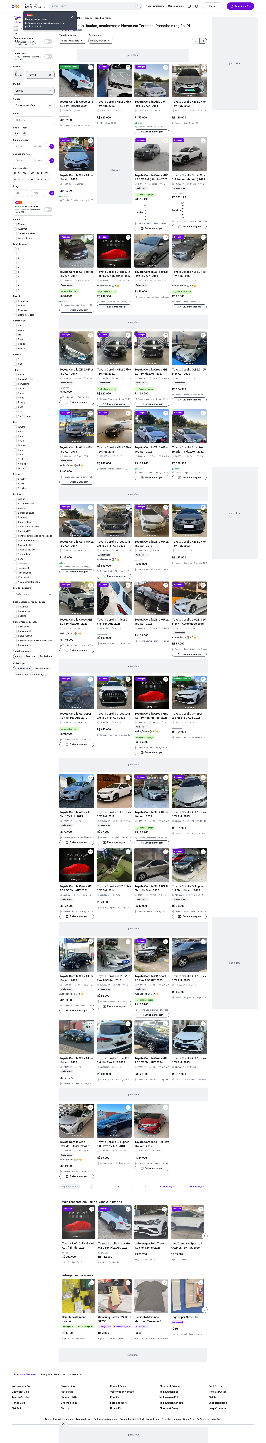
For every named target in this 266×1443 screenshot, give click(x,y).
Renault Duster (217, 1391)
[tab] (25, 1374)
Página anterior (69, 1186)
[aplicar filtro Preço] (51, 193)
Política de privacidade (105, 1419)
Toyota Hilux (68, 1386)
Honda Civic (18, 1402)
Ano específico (20, 168)
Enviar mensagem (154, 131)
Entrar (212, 6)
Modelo (17, 84)
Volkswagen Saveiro (171, 1402)
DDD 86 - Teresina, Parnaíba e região (93, 18)
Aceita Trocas (20, 127)
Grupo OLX (188, 1419)
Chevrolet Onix (20, 1391)
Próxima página (167, 1186)
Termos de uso (83, 1419)
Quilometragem (21, 140)
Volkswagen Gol (21, 1386)
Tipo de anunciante (23, 651)
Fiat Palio (17, 1408)
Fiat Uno (66, 1408)
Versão (16, 99)
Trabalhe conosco (171, 1419)
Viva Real (216, 1419)
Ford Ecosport (118, 1402)
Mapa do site (152, 1419)
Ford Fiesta (215, 1386)
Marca (16, 66)
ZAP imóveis (203, 1419)
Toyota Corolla (20, 1397)
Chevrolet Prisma (169, 1386)
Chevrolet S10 (69, 1402)
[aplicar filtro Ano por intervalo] (51, 160)
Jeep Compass (217, 1408)
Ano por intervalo (22, 154)
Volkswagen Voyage (122, 1391)
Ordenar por (19, 663)
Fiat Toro (214, 1397)
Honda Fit (115, 1408)
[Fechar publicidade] (63, 1424)
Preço (16, 186)
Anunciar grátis (243, 6)
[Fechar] (71, 17)
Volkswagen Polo (169, 1397)
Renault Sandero (119, 1386)
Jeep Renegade (218, 1402)
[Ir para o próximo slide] (204, 1236)
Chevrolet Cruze (169, 1408)
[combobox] (95, 6)
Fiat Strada (67, 1391)
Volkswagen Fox (168, 1391)
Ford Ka (114, 1397)
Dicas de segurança (63, 1419)
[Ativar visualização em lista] (196, 41)
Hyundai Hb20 (69, 1397)
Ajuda (48, 1419)
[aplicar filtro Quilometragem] (51, 146)
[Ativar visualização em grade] (203, 41)
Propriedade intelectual (132, 1419)
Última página (197, 1186)
